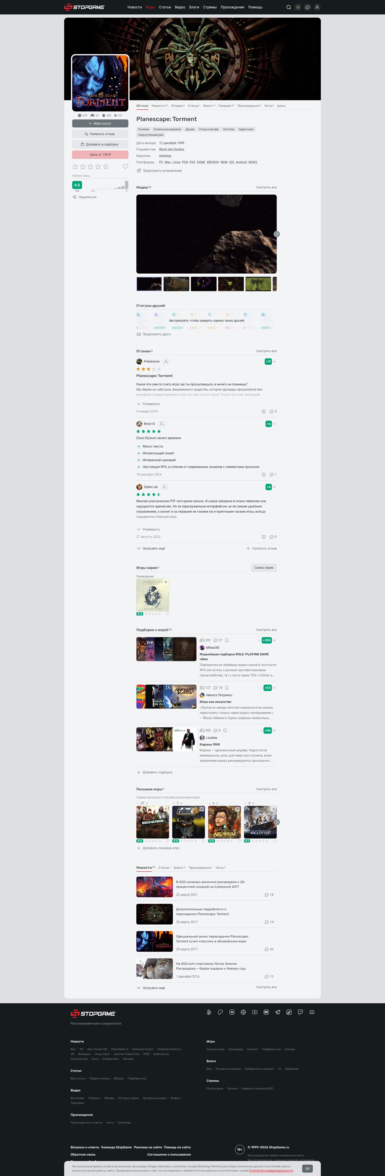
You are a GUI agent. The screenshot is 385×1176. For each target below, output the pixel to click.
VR (72, 1054)
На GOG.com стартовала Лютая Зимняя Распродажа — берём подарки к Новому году (211, 966)
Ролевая (143, 129)
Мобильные (161, 1054)
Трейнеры (124, 1122)
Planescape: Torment (154, 376)
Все (73, 1049)
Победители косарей (259, 1069)
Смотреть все (266, 187)
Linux (176, 162)
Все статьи (78, 1078)
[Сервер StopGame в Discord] (311, 1012)
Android (241, 162)
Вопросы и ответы (85, 1147)
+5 (279, 1069)
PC (161, 162)
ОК (307, 1169)
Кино (95, 1059)
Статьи (165, 7)
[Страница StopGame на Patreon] (220, 1012)
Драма (190, 129)
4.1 (247, 841)
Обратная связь (83, 1154)
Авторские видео (154, 1098)
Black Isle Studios (171, 149)
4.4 (140, 613)
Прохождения (232, 7)
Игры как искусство (215, 702)
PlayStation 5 (119, 1049)
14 (272, 922)
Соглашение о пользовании (169, 1154)
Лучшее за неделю (228, 1069)
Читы (109, 1122)
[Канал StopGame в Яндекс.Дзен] (243, 1012)
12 (272, 976)
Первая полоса (99, 1078)
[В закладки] (227, 640)
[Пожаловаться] (263, 411)
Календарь (236, 1049)
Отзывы (290, 1049)
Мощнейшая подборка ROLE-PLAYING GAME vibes (234, 656)
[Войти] (317, 7)
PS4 (185, 162)
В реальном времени (167, 129)
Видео (180, 7)
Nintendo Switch (143, 1049)
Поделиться (87, 197)
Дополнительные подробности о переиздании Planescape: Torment (202, 911)
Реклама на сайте (148, 1147)
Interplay (165, 156)
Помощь (255, 7)
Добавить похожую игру (161, 848)
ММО (146, 1054)
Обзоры (119, 1078)
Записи (232, 1088)
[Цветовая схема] (298, 7)
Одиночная (246, 129)
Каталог (252, 1049)
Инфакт (175, 1098)
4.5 (211, 841)
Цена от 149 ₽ (100, 155)
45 (272, 949)
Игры (150, 7)
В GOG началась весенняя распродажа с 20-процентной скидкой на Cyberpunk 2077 (211, 884)
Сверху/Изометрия (150, 134)
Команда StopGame (116, 1147)
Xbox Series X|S (97, 1049)
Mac (168, 162)
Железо (128, 1059)
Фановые (84, 1054)
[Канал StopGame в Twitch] (300, 1012)
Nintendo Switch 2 (169, 1049)
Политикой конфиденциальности (271, 1170)
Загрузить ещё (154, 548)
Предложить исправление (162, 171)
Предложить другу (157, 334)
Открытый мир (209, 129)
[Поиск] (289, 7)
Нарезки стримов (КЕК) (257, 1088)
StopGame (292, 1069)
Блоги (194, 7)
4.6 (140, 841)
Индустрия (102, 1054)
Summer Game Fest (126, 1054)
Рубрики (94, 1098)
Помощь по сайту (177, 1147)
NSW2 (252, 162)
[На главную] (84, 7)
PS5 (192, 162)
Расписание (215, 1088)
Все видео (77, 1098)
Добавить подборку (158, 772)
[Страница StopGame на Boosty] (209, 1012)
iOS (231, 162)
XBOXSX (213, 162)
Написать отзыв (102, 134)
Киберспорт (111, 1059)
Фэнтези (228, 129)
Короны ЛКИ (210, 744)
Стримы (210, 7)
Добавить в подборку (102, 144)
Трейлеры (77, 1103)
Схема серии (263, 568)
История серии (128, 1098)
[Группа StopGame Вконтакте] (231, 1012)
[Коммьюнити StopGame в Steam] (289, 1012)
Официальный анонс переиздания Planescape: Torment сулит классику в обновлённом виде (212, 939)
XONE (201, 162)
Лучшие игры (216, 1049)
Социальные (79, 1059)
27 (220, 640)
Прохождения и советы (86, 1122)
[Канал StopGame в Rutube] (266, 1012)
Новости (135, 7)
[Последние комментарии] (307, 7)
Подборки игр (137, 1078)
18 (220, 688)
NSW (224, 162)
